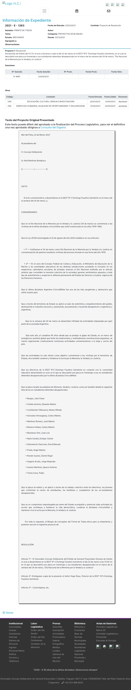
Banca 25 (100, 630)
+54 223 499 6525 (73, 682)
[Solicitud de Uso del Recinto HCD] (76, 11)
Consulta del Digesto (53, 127)
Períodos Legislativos (106, 627)
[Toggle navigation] (44, 11)
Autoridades (15, 627)
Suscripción (58, 630)
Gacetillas (57, 627)
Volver (9, 612)
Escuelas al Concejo (106, 640)
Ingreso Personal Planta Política (16, 650)
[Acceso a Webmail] (108, 11)
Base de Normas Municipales (80, 637)
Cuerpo (12, 630)
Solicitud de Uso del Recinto (58, 657)
